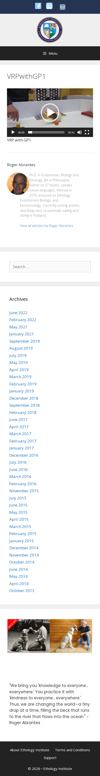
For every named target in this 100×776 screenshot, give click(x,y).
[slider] (46, 132)
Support (50, 757)
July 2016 (18, 462)
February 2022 (23, 319)
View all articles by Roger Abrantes (46, 225)
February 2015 (23, 533)
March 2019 (20, 376)
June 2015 (18, 505)
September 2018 (24, 405)
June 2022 (18, 312)
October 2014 (21, 562)
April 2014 (19, 583)
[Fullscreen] (87, 132)
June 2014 (18, 569)
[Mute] (79, 132)
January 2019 (21, 391)
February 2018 (23, 412)
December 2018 (23, 398)
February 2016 (23, 483)
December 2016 (23, 455)
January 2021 (21, 334)
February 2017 (23, 441)
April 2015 (19, 519)
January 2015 (21, 540)
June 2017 (18, 419)
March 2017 (20, 433)
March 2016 (20, 476)
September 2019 (24, 341)
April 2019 (19, 369)
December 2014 (23, 547)
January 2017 (21, 448)
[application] (50, 112)
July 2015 (18, 498)
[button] (50, 112)
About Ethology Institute (29, 749)
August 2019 (21, 348)
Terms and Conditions (72, 749)
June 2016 (18, 469)
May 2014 (18, 576)
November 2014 (24, 555)
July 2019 (18, 355)
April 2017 (19, 426)
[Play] (13, 132)
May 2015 (18, 512)
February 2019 (23, 384)
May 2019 (18, 362)
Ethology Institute (57, 768)
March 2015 (20, 526)
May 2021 (18, 327)
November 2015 (24, 490)
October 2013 (21, 590)
